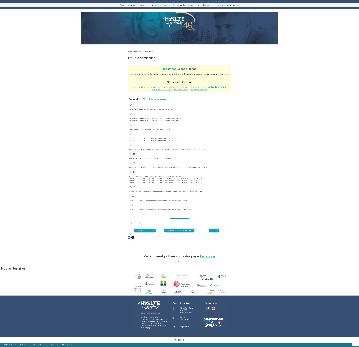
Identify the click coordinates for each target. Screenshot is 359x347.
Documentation (137, 51)
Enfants (146, 87)
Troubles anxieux (180, 90)
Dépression (137, 87)
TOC (203, 87)
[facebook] (176, 340)
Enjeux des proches (160, 87)
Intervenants (184, 87)
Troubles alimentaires (162, 90)
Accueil (130, 51)
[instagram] (179, 340)
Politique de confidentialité (61, 344)
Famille (173, 87)
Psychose (195, 87)
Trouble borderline (216, 87)
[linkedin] (183, 340)
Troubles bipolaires (198, 90)
